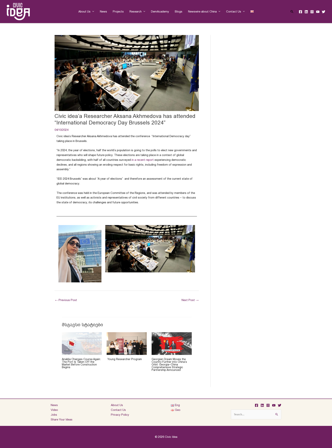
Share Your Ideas (61, 419)
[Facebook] (300, 11)
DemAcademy (160, 11)
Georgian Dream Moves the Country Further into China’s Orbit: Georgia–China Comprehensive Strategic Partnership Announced (169, 364)
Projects (118, 11)
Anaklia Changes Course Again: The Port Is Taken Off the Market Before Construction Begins (81, 363)
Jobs (54, 414)
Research (135, 11)
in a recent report (143, 159)
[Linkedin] (306, 11)
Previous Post (66, 300)
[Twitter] (323, 11)
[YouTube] (318, 11)
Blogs (178, 11)
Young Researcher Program (124, 359)
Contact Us (233, 11)
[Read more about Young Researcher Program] (127, 343)
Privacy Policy (120, 414)
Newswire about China (202, 11)
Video (54, 409)
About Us (84, 11)
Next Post (190, 300)
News (103, 11)
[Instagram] (312, 11)
